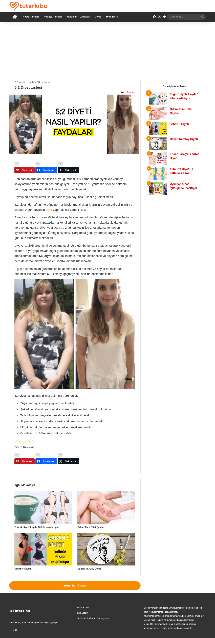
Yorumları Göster (75, 585)
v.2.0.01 (13, 630)
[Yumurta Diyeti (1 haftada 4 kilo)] (158, 173)
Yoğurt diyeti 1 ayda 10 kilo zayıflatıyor (36, 527)
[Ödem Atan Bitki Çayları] (106, 507)
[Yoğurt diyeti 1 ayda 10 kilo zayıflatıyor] (43, 507)
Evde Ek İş (111, 16)
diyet (49, 209)
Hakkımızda (82, 607)
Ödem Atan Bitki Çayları (90, 527)
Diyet (98, 16)
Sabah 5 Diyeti (22, 568)
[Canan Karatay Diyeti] (106, 549)
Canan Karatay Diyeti (89, 568)
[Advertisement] (107, 50)
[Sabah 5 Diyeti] (43, 549)
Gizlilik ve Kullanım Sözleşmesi (92, 618)
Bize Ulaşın (82, 613)
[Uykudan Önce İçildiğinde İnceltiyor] (158, 188)
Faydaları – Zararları (78, 16)
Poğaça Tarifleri (53, 16)
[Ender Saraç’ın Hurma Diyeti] (158, 158)
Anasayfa (21, 82)
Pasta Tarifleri (31, 16)
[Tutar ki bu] (28, 6)
